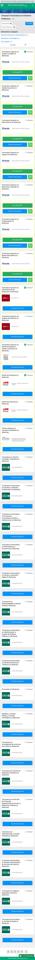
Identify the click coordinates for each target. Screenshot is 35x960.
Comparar (29, 51)
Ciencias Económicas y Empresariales (13, 35)
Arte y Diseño (5, 42)
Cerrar (32, 2)
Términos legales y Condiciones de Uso (17, 958)
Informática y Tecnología (9, 38)
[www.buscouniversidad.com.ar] (17, 6)
